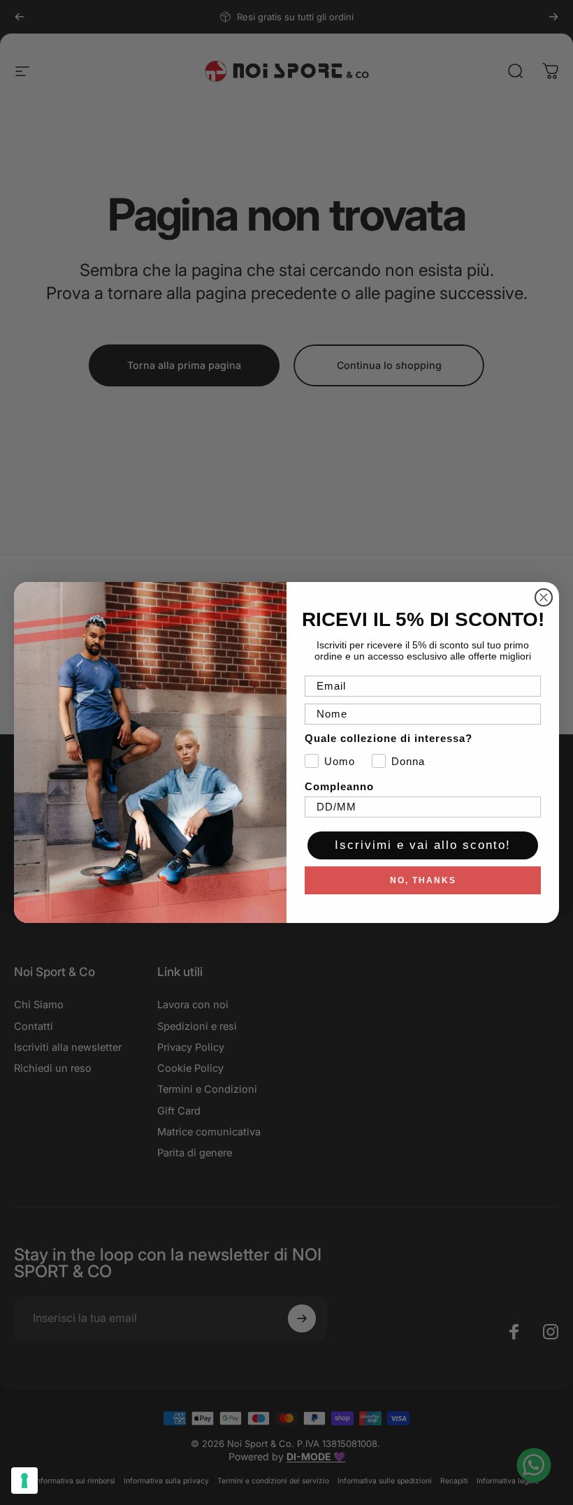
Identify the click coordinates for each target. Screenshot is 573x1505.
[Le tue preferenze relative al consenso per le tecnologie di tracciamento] (24, 1480)
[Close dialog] (543, 597)
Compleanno (339, 786)
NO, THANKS (423, 880)
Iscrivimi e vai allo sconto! (423, 845)
